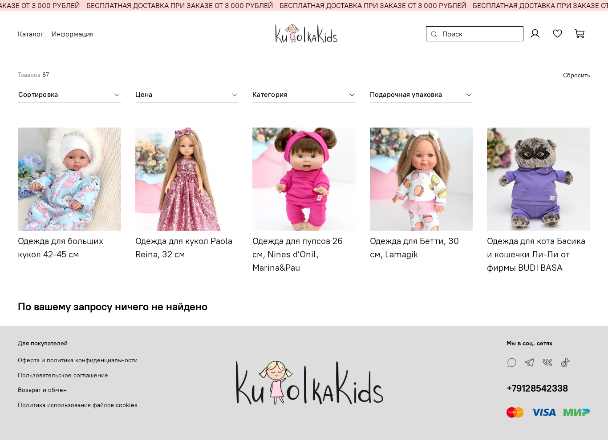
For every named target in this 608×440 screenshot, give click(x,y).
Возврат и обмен (42, 390)
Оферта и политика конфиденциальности (78, 360)
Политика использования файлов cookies (78, 405)
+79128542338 (537, 388)
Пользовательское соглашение (63, 375)
